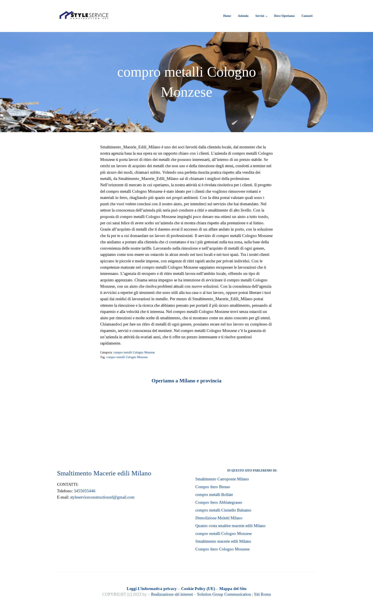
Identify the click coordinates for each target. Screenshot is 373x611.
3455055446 (84, 491)
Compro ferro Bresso (212, 486)
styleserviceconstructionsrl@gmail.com (102, 497)
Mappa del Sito (233, 588)
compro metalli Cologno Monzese (134, 352)
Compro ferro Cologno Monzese (222, 549)
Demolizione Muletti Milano (218, 518)
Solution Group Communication (224, 594)
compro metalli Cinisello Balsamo (223, 510)
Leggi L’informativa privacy (152, 588)
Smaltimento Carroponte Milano (222, 479)
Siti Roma (262, 594)
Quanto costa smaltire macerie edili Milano (230, 525)
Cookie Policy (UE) (198, 588)
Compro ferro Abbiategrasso (218, 502)
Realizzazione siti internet (172, 594)
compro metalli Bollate (214, 494)
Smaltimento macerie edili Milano (223, 541)
